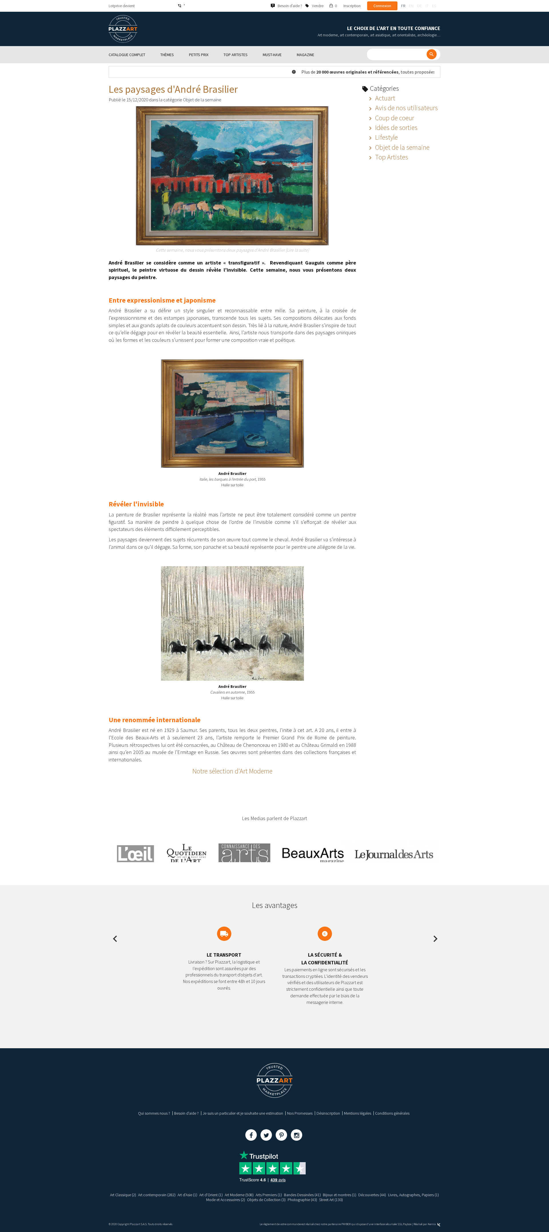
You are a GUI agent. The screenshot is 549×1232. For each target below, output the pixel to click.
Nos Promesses (300, 1113)
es (434, 5)
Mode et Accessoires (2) (225, 1199)
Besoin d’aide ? (186, 1113)
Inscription (352, 5)
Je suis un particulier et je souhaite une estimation (243, 1113)
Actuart (384, 98)
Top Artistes (391, 157)
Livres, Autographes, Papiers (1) (413, 1194)
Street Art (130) (331, 1199)
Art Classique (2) (123, 1194)
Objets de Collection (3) (266, 1199)
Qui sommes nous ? (154, 1113)
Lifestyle (386, 137)
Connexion (382, 5)
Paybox (407, 1224)
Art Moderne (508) (239, 1194)
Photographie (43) (302, 1199)
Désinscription (328, 1113)
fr (403, 5)
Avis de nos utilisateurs (406, 107)
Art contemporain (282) (157, 1194)
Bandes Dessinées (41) (302, 1194)
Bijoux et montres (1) (339, 1194)
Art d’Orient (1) (211, 1194)
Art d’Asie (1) (187, 1194)
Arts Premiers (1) (269, 1194)
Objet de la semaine (202, 99)
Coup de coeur (394, 117)
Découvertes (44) (372, 1194)
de (419, 5)
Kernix (432, 1224)
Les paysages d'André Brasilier (173, 89)
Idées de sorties (395, 127)
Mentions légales (357, 1113)
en (411, 5)
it (426, 5)
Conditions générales (392, 1113)
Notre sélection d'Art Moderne (232, 771)
